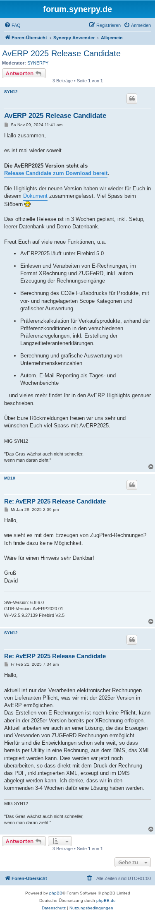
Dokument (35, 196)
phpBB (55, 893)
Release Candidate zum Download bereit (55, 173)
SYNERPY (37, 62)
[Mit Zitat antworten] (131, 98)
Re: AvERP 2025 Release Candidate (55, 501)
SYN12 (11, 91)
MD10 (9, 478)
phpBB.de (106, 900)
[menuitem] (12, 25)
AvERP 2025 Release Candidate (61, 53)
